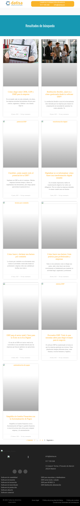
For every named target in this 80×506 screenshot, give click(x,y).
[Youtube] (20, 472)
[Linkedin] (25, 472)
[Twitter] (15, 472)
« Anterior (29, 440)
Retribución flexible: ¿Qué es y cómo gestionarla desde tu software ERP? (59, 94)
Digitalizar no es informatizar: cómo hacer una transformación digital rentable (59, 175)
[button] (22, 11)
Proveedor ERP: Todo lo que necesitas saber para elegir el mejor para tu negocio (59, 337)
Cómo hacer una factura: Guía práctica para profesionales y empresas (59, 256)
